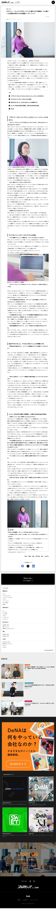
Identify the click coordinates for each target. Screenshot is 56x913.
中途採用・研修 (6, 636)
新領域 (4, 604)
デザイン (4, 615)
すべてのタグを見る (48, 650)
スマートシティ (6, 600)
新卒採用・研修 (6, 634)
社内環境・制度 (6, 624)
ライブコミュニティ (7, 595)
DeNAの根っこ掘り (6, 641)
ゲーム (4, 593)
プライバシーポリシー (34, 899)
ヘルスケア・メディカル (7, 597)
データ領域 (5, 613)
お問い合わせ (25, 899)
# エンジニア (19, 19)
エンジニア (5, 612)
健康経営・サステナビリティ (8, 628)
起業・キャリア (6, 626)
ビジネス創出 (5, 602)
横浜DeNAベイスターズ (7, 643)
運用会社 (19, 899)
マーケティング (6, 617)
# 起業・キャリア (9, 19)
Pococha (4, 647)
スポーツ (4, 599)
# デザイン (14, 19)
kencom (4, 645)
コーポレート (5, 619)
